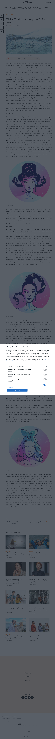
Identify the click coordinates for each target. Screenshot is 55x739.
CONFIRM (17, 390)
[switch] (45, 370)
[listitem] (27, 366)
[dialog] (27, 369)
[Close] (52, 347)
